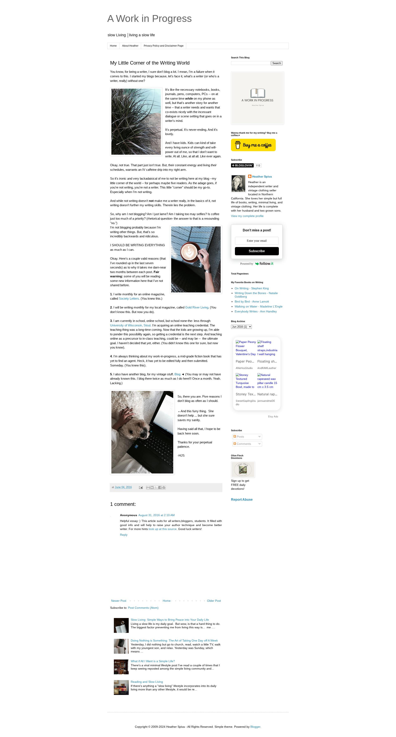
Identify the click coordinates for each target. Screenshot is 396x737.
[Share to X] (156, 487)
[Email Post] (141, 487)
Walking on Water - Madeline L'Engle (259, 306)
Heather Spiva (262, 176)
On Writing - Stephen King (252, 288)
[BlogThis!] (152, 487)
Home (113, 45)
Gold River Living (196, 307)
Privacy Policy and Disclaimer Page (164, 45)
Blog (177, 374)
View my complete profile (247, 216)
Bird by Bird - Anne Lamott (252, 301)
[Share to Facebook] (160, 487)
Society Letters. (129, 298)
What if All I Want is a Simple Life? (153, 661)
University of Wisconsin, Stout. (130, 325)
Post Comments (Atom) (143, 607)
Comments (243, 443)
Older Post (214, 600)
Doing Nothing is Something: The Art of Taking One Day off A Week (174, 640)
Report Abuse (242, 499)
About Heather (130, 45)
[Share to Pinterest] (164, 487)
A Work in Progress (149, 18)
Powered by (246, 263)
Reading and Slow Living (147, 681)
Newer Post (118, 600)
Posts (240, 436)
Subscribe (257, 251)
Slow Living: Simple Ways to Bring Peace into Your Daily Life (170, 619)
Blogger (255, 726)
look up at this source (163, 529)
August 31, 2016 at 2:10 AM (156, 515)
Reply (123, 534)
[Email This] (148, 487)
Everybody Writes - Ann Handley (256, 311)
